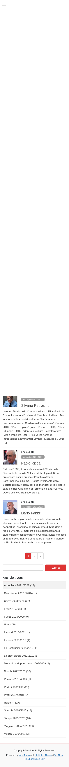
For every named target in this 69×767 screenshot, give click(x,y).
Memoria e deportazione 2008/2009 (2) (27, 663)
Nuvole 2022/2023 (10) (17, 671)
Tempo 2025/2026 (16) (17, 718)
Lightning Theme (43, 755)
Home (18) (10, 624)
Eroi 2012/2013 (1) (15, 608)
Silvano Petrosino (35, 405)
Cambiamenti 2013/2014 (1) (20, 593)
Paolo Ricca (30, 463)
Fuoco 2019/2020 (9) (16, 616)
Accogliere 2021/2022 (33, 399)
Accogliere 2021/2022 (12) (19, 585)
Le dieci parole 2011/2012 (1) (21, 655)
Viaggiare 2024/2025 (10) (19, 726)
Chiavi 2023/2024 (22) (17, 600)
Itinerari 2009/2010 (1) (17, 640)
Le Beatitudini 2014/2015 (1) (20, 647)
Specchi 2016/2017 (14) (18, 710)
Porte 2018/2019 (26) (16, 687)
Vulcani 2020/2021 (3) (17, 733)
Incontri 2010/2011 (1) (17, 632)
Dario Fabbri (31, 513)
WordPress (24, 755)
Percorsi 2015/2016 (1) (17, 679)
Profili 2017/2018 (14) (16, 694)
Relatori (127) (12, 702)
